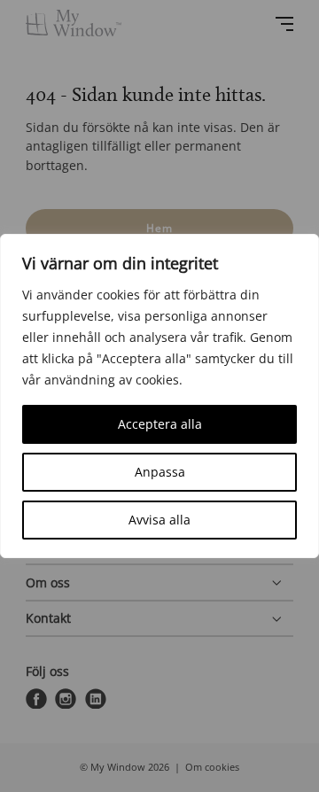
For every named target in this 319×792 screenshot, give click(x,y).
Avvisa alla (159, 519)
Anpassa (160, 471)
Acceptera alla (160, 423)
